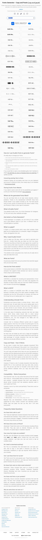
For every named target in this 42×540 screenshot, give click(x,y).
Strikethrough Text (18, 517)
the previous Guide (10, 184)
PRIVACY (5, 532)
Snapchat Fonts (4, 517)
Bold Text (16, 510)
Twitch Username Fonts (32, 517)
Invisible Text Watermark (6, 520)
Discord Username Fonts (32, 512)
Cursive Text (17, 509)
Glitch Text (4, 525)
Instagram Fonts (5, 509)
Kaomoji (3, 523)
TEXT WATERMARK (15, 535)
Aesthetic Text (17, 512)
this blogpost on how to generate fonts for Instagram (22, 173)
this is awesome (26, 191)
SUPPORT (17, 532)
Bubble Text (17, 515)
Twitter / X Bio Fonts (32, 515)
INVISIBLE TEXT (35, 532)
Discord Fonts (4, 512)
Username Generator (5, 526)
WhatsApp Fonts (5, 510)
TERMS (10, 532)
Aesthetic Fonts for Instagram (33, 510)
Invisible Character (5, 518)
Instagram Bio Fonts (32, 509)
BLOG (29, 532)
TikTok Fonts (4, 515)
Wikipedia (22, 284)
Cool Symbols (4, 521)
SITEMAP (23, 532)
